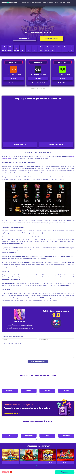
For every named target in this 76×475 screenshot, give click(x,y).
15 (34, 50)
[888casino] (62, 69)
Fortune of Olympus (29, 435)
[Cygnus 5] (47, 429)
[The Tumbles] (66, 384)
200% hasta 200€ (41, 75)
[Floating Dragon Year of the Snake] (65, 455)
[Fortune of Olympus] (29, 429)
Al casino (13, 78)
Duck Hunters (28, 390)
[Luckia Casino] (13, 69)
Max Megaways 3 (9, 390)
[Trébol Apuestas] (9, 3)
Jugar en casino (51, 38)
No (65, 50)
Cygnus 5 (47, 435)
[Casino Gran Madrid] (38, 69)
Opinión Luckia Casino (14, 82)
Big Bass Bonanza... (66, 435)
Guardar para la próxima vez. (12, 343)
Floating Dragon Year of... (66, 462)
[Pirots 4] (10, 429)
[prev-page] (36, 395)
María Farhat (19, 321)
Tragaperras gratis (34, 29)
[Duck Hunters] (29, 384)
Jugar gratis (24, 38)
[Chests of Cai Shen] (29, 455)
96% (22, 50)
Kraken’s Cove (47, 390)
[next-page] (39, 395)
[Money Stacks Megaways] (47, 455)
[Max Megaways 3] (10, 384)
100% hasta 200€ (16, 75)
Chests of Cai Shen (28, 462)
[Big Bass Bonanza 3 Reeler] (66, 429)
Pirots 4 (9, 435)
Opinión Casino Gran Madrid (39, 82)
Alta (41, 50)
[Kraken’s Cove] (47, 384)
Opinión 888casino (64, 82)
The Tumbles (66, 390)
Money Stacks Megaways (47, 462)
